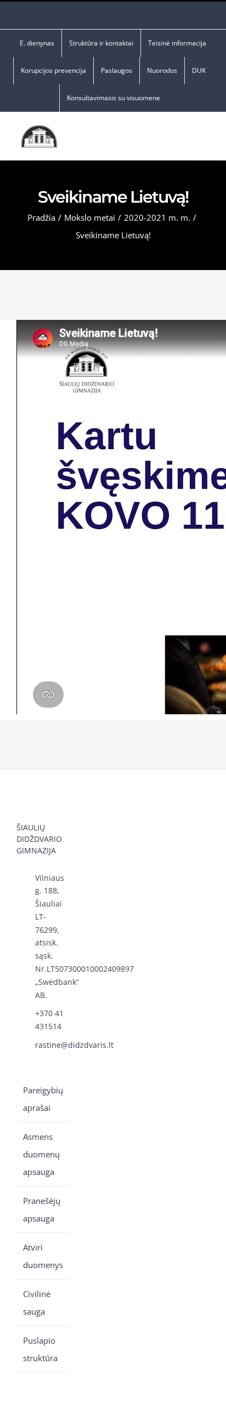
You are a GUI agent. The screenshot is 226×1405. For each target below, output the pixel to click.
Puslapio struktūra (40, 1349)
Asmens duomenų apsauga (41, 1154)
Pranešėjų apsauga (41, 1209)
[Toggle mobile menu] (205, 139)
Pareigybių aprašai (43, 1099)
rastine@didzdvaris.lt (52, 1045)
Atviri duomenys (43, 1256)
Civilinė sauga (36, 1302)
